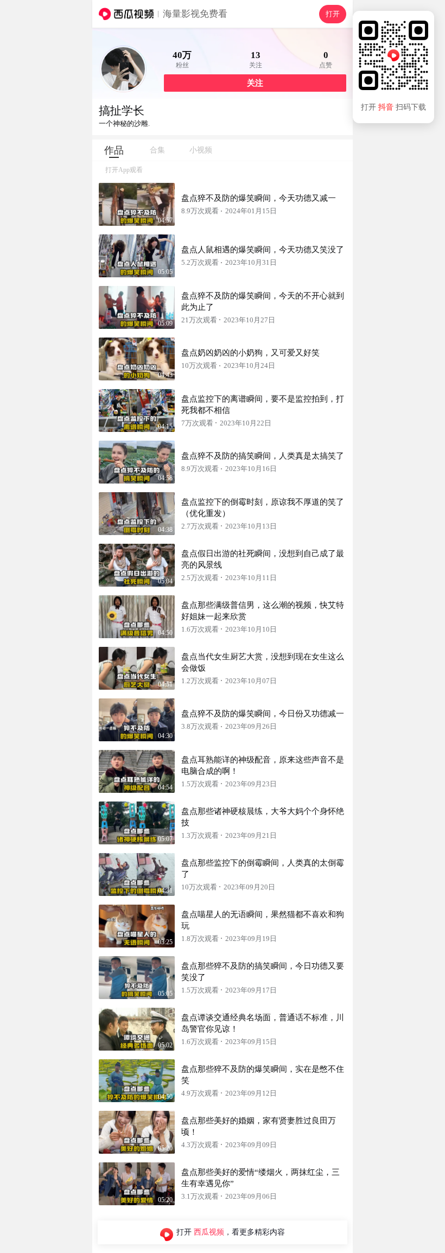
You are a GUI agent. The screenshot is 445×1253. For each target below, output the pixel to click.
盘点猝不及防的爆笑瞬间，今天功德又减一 (258, 198)
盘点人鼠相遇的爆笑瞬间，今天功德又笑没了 (262, 249)
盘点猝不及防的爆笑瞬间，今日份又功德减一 (262, 713)
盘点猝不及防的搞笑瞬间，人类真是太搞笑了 (262, 455)
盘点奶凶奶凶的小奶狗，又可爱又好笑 (250, 352)
